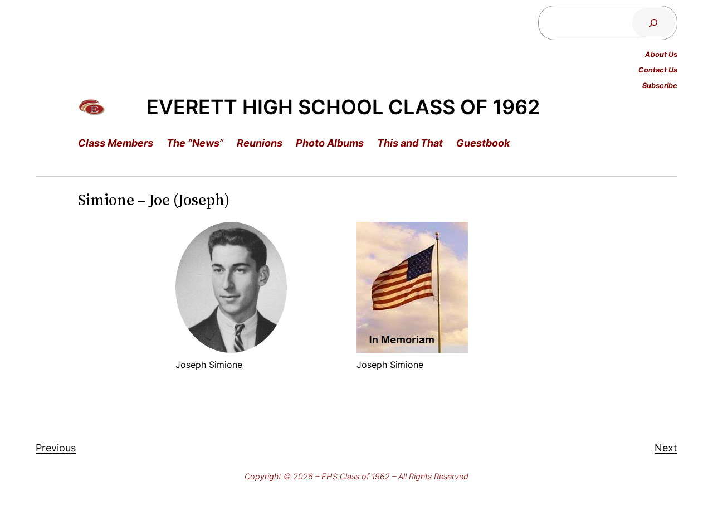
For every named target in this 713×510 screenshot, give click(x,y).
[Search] (653, 22)
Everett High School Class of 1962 (343, 107)
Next (666, 448)
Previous (56, 448)
